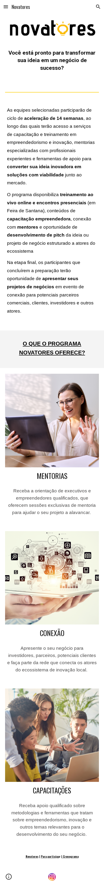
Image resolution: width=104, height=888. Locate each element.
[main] (52, 62)
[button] (6, 6)
